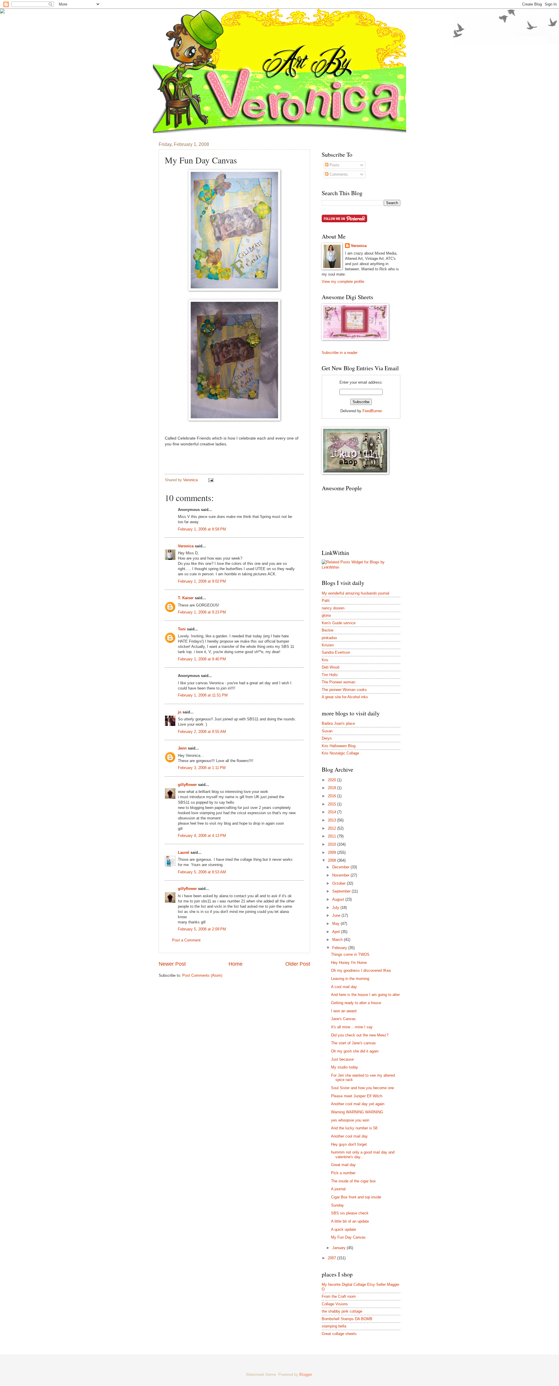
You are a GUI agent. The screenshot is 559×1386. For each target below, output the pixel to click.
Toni (182, 629)
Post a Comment (186, 940)
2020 (332, 780)
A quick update (343, 1229)
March (338, 939)
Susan (327, 731)
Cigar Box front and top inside (356, 1197)
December (341, 867)
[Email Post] (210, 480)
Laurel (183, 852)
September (342, 891)
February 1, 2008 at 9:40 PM (202, 659)
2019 (332, 788)
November (341, 875)
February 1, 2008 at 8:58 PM (202, 529)
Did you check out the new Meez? (359, 1035)
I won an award (343, 1011)
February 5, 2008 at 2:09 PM (202, 929)
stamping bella (334, 1326)
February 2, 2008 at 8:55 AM (202, 731)
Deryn (327, 738)
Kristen (328, 645)
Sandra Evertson (336, 652)
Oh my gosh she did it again (354, 1051)
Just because (342, 1059)
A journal (338, 1189)
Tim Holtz (330, 675)
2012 (332, 828)
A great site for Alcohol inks (345, 697)
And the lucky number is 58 (354, 1128)
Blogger (305, 1374)
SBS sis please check (350, 1213)
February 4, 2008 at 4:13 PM (202, 835)
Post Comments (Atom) (202, 975)
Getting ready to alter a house (356, 1003)
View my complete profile (343, 281)
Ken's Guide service (338, 623)
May (336, 923)
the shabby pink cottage (342, 1311)
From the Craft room (339, 1296)
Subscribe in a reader (340, 352)
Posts (333, 165)
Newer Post (172, 964)
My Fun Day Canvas (348, 1237)
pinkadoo (329, 638)
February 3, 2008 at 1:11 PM (202, 768)
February (340, 948)
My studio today (344, 1067)
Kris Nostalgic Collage (340, 753)
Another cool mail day (349, 1136)
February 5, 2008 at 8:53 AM (202, 872)
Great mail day (343, 1165)
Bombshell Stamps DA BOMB (347, 1319)
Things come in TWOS (350, 954)
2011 (332, 836)
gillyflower (187, 784)
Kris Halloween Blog (338, 746)
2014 (332, 812)
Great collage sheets (339, 1334)
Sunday (337, 1205)
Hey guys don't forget (349, 1144)
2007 (332, 1258)
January (339, 1248)
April (336, 932)
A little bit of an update (350, 1221)
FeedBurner (372, 411)
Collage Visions (335, 1304)
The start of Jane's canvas (353, 1043)
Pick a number (343, 1173)
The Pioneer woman (338, 682)
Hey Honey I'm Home (349, 962)
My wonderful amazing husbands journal (355, 593)
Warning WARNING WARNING (357, 1112)
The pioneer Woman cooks (344, 689)
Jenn (182, 748)
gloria (326, 615)
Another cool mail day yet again (357, 1104)
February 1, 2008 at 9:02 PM (202, 581)
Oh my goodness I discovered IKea (361, 970)
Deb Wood (330, 667)
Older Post (297, 964)
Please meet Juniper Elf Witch (356, 1096)
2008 (332, 860)
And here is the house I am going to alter (365, 994)
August (338, 899)
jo (179, 712)
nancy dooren (333, 608)
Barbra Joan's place (338, 723)
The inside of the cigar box (353, 1181)
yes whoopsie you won (350, 1120)
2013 (332, 820)
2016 (332, 796)
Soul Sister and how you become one (362, 1088)
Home (236, 964)
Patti (326, 600)
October (339, 883)
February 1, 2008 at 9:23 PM (202, 612)
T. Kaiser (186, 598)
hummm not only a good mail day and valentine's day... (363, 1154)
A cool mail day (344, 987)
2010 (332, 844)
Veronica (186, 546)
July (336, 907)
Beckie (327, 630)
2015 (332, 804)
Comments (338, 174)
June (337, 915)
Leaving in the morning (350, 978)
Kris (325, 660)
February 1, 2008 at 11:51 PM (203, 695)
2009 (332, 852)
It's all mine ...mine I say (352, 1027)
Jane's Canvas (343, 1019)
